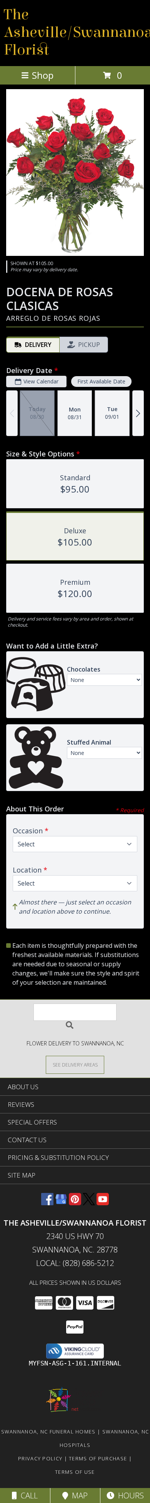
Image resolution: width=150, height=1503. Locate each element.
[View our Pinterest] (75, 1202)
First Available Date (101, 381)
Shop (42, 75)
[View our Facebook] (47, 1202)
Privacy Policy (40, 1458)
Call (27, 1495)
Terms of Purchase (98, 1458)
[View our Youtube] (103, 1202)
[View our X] (89, 1202)
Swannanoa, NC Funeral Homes (48, 1431)
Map (78, 1495)
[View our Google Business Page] (61, 1202)
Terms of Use (75, 1471)
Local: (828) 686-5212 (75, 1263)
